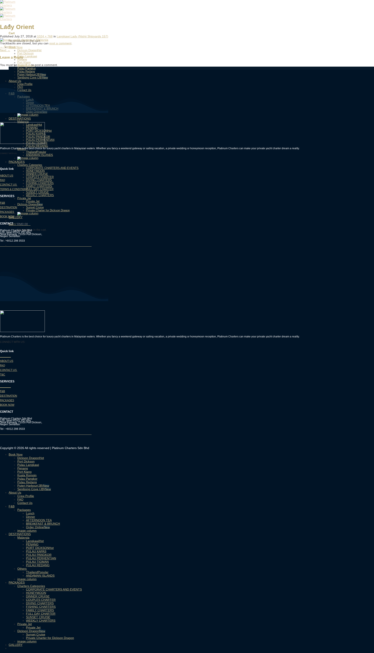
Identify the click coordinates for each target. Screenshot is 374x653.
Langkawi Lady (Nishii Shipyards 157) (82, 36)
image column (27, 530)
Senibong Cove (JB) (29, 77)
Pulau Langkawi (27, 56)
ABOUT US (6, 175)
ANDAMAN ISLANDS (39, 155)
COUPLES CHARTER (40, 177)
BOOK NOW (7, 216)
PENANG (32, 544)
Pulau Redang (26, 71)
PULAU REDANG (37, 146)
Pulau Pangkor (26, 68)
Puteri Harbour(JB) (28, 74)
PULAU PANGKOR (39, 555)
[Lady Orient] (24, 40)
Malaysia (23, 121)
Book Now (16, 454)
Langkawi (32, 541)
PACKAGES (17, 162)
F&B (2, 202)
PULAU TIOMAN (37, 561)
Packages (24, 510)
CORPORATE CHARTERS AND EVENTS (52, 168)
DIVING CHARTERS (39, 180)
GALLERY (16, 217)
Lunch (30, 513)
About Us (15, 492)
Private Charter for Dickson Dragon (48, 210)
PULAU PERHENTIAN (41, 558)
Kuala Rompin (27, 475)
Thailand (31, 152)
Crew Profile (25, 496)
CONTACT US (8, 184)
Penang (22, 468)
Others (22, 568)
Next (5, 50)
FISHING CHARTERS (40, 183)
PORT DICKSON (37, 548)
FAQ (2, 180)
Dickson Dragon (27, 50)
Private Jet (24, 198)
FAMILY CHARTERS (39, 186)
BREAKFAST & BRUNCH (43, 523)
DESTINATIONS (20, 118)
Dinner (30, 516)
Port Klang (24, 62)
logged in (24, 65)
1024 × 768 (45, 36)
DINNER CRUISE (37, 174)
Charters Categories (29, 165)
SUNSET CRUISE (37, 192)
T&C (2, 374)
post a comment (60, 43)
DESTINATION (8, 207)
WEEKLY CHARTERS (40, 195)
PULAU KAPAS (36, 551)
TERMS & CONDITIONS (14, 189)
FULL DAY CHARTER (39, 189)
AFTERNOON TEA (39, 520)
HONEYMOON (35, 171)
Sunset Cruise (35, 207)
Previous (8, 46)
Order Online (35, 527)
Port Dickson (25, 53)
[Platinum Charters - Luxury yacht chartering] (13, 12)
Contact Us (24, 503)
